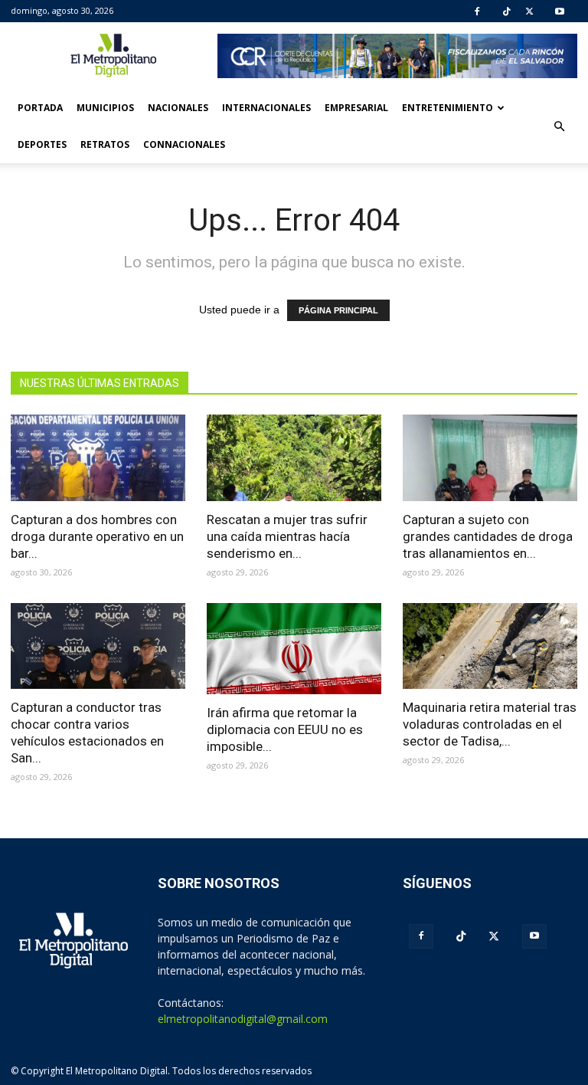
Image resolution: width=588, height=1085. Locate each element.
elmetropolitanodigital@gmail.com (243, 1018)
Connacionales (184, 144)
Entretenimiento (447, 107)
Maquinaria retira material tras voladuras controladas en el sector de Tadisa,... (490, 724)
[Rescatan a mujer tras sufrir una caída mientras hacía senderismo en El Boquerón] (294, 458)
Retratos (104, 144)
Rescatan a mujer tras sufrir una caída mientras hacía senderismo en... (287, 536)
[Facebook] (477, 11)
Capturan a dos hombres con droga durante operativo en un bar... (97, 536)
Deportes (42, 144)
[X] (529, 11)
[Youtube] (559, 11)
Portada (40, 107)
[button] (559, 126)
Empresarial (356, 107)
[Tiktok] (507, 11)
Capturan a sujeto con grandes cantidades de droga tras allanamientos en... (488, 536)
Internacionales (266, 107)
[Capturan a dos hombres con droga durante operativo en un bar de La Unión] (98, 458)
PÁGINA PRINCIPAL (338, 310)
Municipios (105, 107)
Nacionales (178, 107)
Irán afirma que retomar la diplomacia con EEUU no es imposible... (285, 729)
